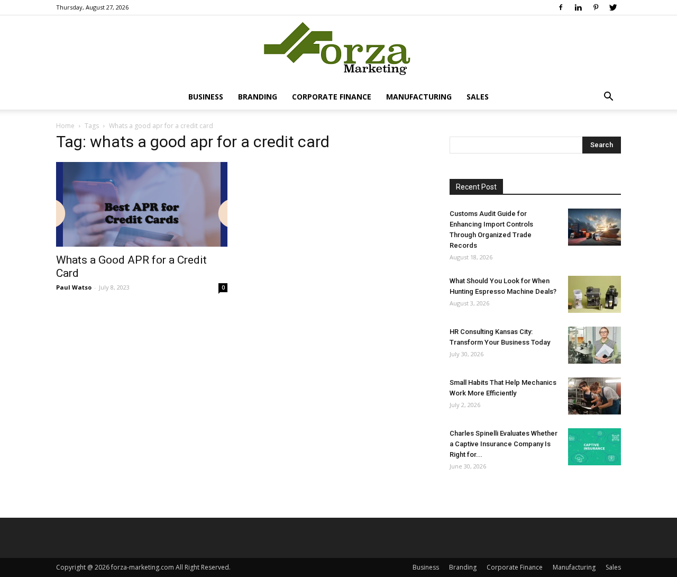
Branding (257, 97)
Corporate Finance (331, 97)
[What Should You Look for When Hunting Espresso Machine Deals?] (594, 294)
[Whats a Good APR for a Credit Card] (141, 204)
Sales (477, 97)
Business (205, 97)
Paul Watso (74, 287)
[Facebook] (561, 7)
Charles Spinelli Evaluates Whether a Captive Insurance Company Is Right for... (503, 443)
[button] (608, 98)
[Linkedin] (578, 7)
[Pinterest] (595, 7)
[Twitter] (613, 7)
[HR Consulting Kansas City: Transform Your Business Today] (594, 345)
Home (65, 125)
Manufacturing (419, 97)
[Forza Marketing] (338, 50)
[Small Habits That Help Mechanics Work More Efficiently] (594, 395)
